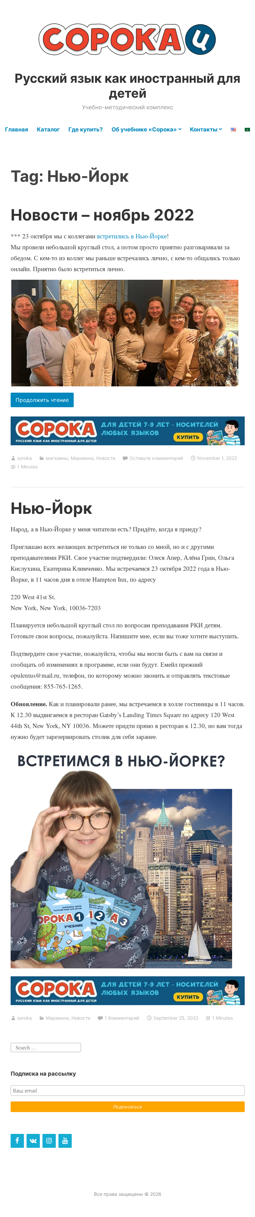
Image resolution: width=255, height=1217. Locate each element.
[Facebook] (17, 1141)
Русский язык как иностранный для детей (127, 86)
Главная (16, 129)
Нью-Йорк (51, 508)
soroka (24, 458)
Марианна (82, 458)
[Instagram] (49, 1141)
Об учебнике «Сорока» (144, 129)
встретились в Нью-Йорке (132, 236)
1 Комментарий (122, 1018)
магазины (57, 458)
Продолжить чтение (45, 401)
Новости (105, 458)
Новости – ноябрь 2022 (102, 214)
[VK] (33, 1141)
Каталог (48, 129)
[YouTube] (65, 1141)
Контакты (203, 129)
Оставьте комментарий (156, 458)
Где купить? (85, 129)
